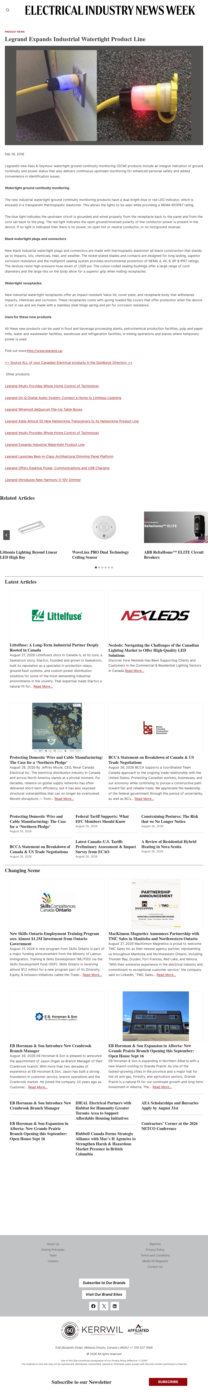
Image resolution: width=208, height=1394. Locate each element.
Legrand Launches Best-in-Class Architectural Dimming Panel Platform (59, 456)
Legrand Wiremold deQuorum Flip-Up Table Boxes (43, 409)
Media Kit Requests (155, 1261)
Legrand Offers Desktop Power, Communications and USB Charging (57, 468)
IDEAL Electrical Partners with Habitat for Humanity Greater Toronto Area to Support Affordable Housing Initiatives (103, 1110)
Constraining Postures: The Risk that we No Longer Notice (169, 819)
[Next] (201, 535)
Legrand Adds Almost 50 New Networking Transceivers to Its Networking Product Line (72, 421)
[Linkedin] (114, 1306)
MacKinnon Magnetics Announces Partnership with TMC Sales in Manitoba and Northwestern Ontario (153, 936)
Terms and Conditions (155, 1255)
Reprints (155, 1244)
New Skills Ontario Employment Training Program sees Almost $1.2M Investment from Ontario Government (54, 938)
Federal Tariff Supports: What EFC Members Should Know (102, 819)
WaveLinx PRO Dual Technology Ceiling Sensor (100, 554)
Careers (53, 1261)
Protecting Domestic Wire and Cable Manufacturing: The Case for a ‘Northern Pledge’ (56, 760)
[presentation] (32, 527)
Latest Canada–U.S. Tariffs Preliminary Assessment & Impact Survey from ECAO (106, 846)
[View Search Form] (7, 10)
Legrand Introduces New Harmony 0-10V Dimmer (43, 480)
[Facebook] (93, 1306)
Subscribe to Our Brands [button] (104, 1283)
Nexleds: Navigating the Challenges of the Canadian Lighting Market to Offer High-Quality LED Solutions (153, 650)
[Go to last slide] (6, 535)
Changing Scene (22, 870)
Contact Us (155, 1266)
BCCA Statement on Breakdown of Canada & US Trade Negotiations (151, 760)
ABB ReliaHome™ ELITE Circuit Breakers (174, 554)
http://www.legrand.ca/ (44, 351)
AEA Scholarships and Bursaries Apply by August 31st (169, 1105)
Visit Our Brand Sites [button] (104, 1294)
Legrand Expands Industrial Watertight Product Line (44, 444)
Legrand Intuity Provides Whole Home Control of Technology (52, 386)
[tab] (96, 567)
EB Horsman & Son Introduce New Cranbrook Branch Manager (50, 1048)
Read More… (43, 686)
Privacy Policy (155, 1249)
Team (53, 1255)
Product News (15, 31)
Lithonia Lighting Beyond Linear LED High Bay (28, 554)
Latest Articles (21, 581)
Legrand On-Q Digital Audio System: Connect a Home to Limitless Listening (63, 398)
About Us (53, 1244)
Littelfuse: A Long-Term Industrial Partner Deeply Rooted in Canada (54, 647)
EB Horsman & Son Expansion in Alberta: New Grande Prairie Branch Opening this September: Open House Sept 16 (151, 1050)
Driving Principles (52, 1249)
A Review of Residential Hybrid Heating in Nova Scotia (168, 844)
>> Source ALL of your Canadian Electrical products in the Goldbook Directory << (68, 362)
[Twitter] (104, 1306)
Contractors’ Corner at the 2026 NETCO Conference (169, 1126)
